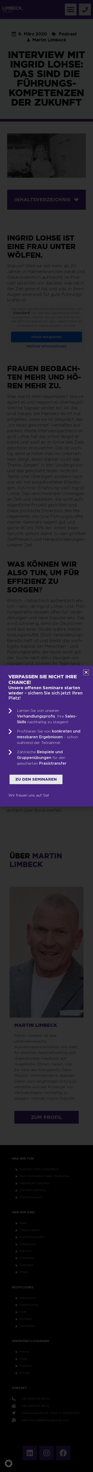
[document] (46, 736)
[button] (8, 1463)
